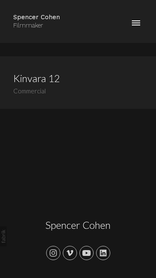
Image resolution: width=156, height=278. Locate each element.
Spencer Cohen (78, 225)
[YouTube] (86, 253)
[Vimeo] (70, 253)
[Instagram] (53, 253)
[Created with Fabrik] (3, 236)
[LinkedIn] (103, 253)
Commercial (29, 91)
